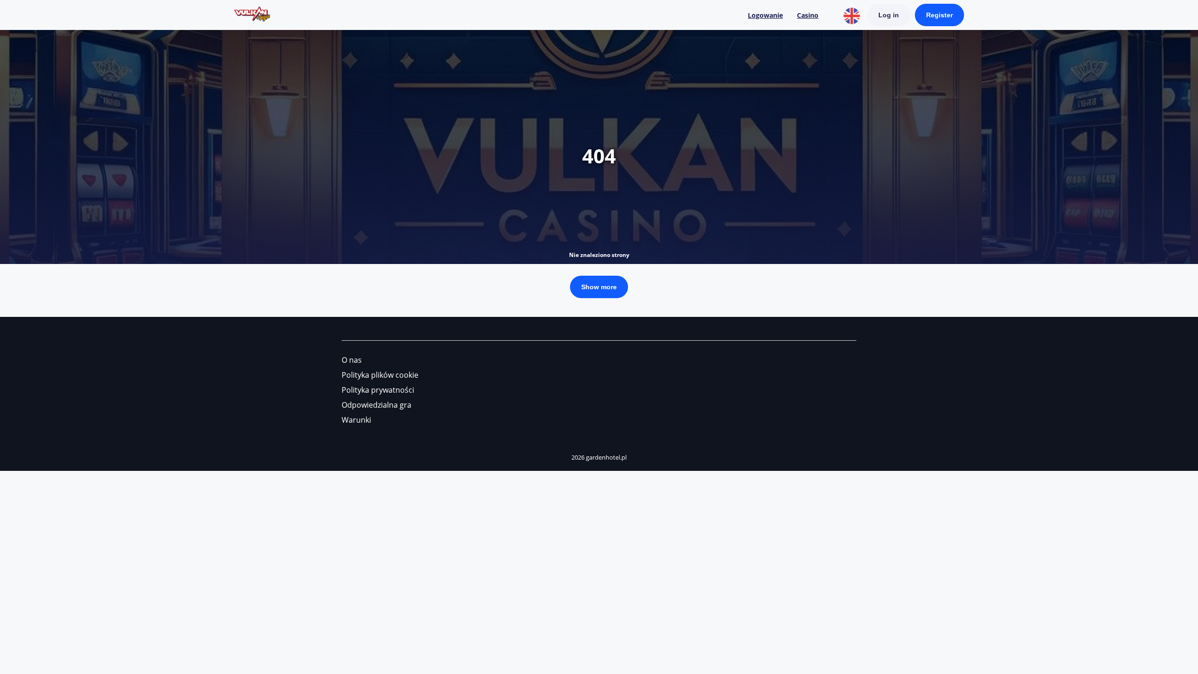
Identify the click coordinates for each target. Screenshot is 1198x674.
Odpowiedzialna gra (376, 405)
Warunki (356, 420)
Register (939, 15)
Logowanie (765, 15)
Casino (807, 15)
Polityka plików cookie (380, 375)
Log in (888, 15)
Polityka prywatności (378, 390)
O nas (352, 360)
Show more (599, 287)
